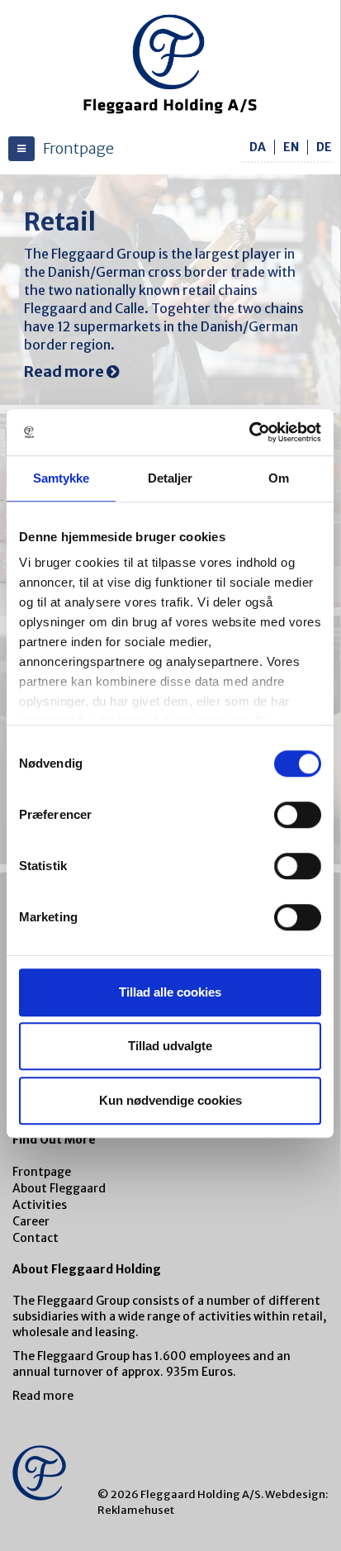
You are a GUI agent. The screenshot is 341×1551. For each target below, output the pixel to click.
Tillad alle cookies (170, 992)
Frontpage (41, 1171)
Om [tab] (278, 478)
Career (31, 1221)
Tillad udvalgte (170, 1046)
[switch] (297, 815)
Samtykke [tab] (61, 478)
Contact (35, 1237)
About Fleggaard (59, 1188)
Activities (39, 1204)
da (257, 147)
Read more (42, 1395)
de (324, 147)
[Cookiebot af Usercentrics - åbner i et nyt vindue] (249, 432)
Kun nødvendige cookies (170, 1100)
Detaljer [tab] (170, 478)
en (291, 147)
